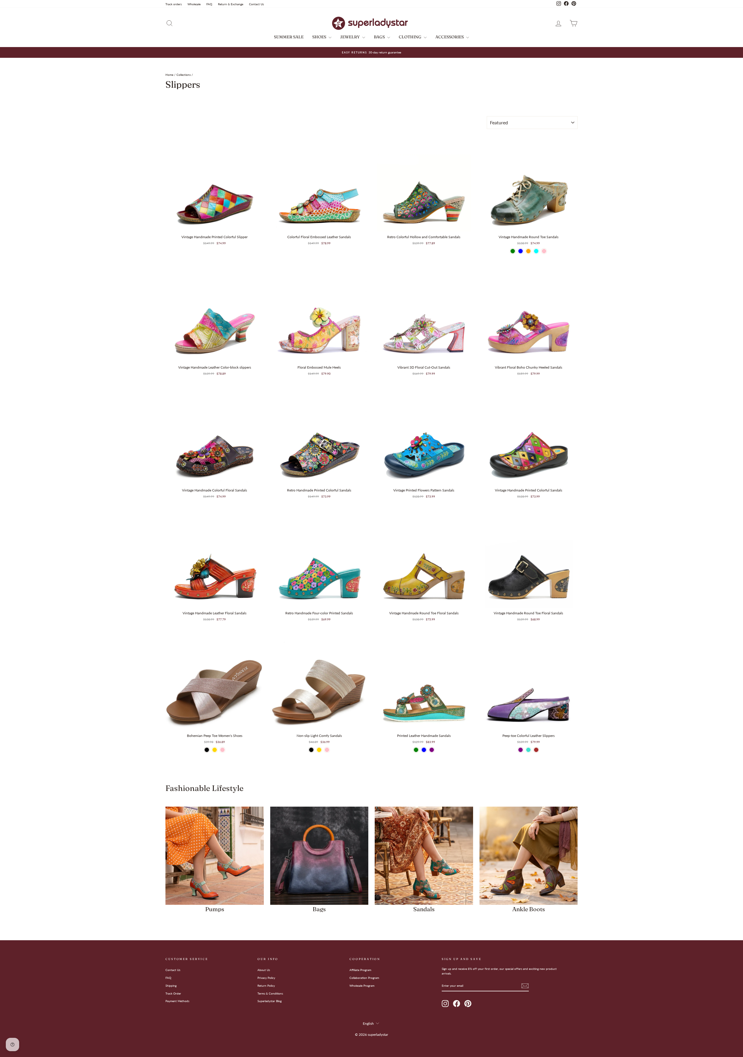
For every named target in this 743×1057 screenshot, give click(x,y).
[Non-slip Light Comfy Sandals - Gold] (319, 750)
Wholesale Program (361, 985)
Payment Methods (177, 1001)
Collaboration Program (364, 977)
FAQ (209, 4)
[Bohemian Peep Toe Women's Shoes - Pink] (222, 750)
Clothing (410, 37)
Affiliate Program (360, 970)
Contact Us (256, 4)
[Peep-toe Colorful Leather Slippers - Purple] (520, 750)
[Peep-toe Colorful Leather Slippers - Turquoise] (528, 750)
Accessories (450, 37)
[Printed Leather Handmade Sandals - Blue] (424, 750)
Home (169, 74)
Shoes (319, 37)
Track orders (173, 4)
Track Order (173, 993)
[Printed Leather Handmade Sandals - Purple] (431, 750)
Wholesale (194, 4)
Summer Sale (289, 37)
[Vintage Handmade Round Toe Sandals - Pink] (544, 251)
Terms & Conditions (270, 993)
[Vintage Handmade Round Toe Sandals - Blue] (520, 251)
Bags (380, 37)
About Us (263, 970)
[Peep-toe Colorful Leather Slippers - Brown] (536, 750)
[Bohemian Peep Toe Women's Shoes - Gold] (214, 750)
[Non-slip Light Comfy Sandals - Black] (311, 750)
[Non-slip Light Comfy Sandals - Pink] (327, 750)
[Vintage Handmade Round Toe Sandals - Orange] (528, 251)
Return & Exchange (230, 4)
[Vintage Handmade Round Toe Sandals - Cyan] (536, 251)
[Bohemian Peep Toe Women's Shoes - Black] (207, 750)
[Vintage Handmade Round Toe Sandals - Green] (512, 251)
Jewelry (350, 37)
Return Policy (266, 985)
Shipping (170, 985)
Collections (183, 74)
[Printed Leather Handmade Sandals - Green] (416, 750)
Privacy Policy (266, 977)
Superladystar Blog (269, 1001)
